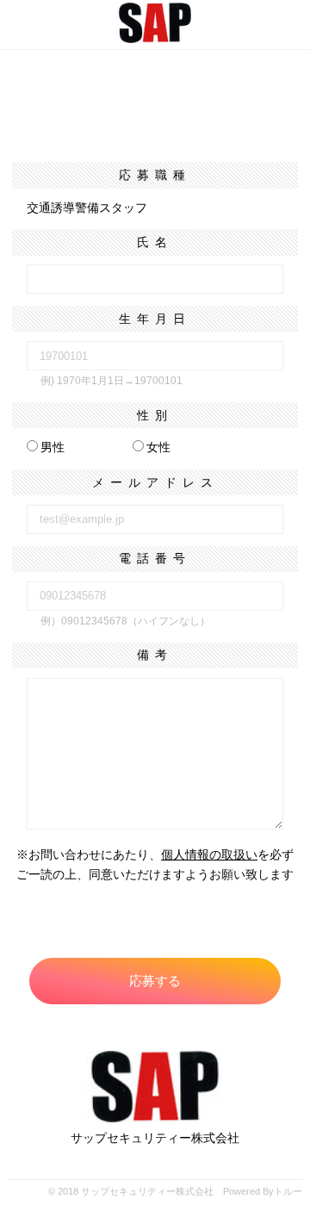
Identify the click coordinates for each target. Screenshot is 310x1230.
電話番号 (155, 558)
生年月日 (155, 319)
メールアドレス (155, 482)
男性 (52, 447)
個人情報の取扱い (209, 854)
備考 (155, 655)
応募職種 (155, 175)
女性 (158, 447)
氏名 (155, 242)
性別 (155, 415)
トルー (288, 1191)
